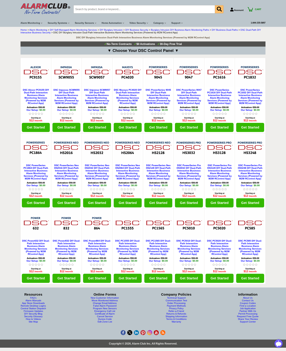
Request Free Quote (248, 316)
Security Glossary (33, 316)
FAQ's (33, 297)
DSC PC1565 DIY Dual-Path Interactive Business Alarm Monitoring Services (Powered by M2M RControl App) (158, 247)
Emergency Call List (104, 311)
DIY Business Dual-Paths (225, 30)
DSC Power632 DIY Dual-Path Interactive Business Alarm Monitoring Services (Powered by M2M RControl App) (36, 247)
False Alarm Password (105, 305)
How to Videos (33, 319)
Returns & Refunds (176, 313)
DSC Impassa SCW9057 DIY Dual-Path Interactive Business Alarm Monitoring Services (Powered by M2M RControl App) (97, 96)
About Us (248, 297)
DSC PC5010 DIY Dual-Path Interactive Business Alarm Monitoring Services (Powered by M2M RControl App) (188, 247)
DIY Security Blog (33, 313)
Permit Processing (247, 313)
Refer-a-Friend (176, 311)
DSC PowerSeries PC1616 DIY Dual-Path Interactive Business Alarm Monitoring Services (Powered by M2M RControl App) (219, 96)
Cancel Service (105, 316)
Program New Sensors (105, 308)
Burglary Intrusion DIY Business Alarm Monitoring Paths (180, 30)
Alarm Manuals (33, 300)
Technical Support (176, 297)
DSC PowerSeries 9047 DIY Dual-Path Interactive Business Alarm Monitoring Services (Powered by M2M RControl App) (189, 96)
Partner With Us (247, 311)
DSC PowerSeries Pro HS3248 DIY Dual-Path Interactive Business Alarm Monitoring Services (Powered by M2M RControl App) (250, 172)
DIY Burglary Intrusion (111, 30)
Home (24, 30)
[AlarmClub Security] (45, 8)
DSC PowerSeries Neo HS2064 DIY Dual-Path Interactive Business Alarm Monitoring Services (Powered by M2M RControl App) (127, 172)
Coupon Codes (248, 303)
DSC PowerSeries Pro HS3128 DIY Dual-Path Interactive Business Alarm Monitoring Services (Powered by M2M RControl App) (219, 172)
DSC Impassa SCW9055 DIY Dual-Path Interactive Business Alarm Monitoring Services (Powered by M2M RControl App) (66, 96)
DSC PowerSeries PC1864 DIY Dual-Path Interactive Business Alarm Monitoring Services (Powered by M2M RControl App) (36, 172)
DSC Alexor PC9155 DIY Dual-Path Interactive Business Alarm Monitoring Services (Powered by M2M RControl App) (36, 96)
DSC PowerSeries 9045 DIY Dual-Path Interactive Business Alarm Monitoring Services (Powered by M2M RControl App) (158, 96)
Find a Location (248, 305)
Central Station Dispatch (33, 308)
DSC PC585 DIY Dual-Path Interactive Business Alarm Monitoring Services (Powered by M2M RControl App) (250, 247)
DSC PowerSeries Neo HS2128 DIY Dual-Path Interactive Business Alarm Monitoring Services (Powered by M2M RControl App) (158, 172)
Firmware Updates (33, 311)
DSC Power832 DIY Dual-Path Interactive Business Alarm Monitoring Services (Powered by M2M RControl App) (66, 247)
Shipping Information (176, 316)
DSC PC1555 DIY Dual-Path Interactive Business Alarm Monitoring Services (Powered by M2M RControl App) (127, 247)
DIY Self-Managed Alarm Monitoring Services (73, 30)
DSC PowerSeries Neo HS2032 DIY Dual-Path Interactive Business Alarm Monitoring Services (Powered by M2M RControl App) (97, 172)
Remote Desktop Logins (33, 305)
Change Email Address (105, 303)
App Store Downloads (33, 303)
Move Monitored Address (105, 300)
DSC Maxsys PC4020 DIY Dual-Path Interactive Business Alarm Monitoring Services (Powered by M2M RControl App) (128, 96)
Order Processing (176, 303)
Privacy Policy (176, 308)
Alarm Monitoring (38, 30)
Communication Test (176, 300)
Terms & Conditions (176, 319)
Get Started (36, 127)
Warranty (176, 321)
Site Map (33, 321)
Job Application (248, 308)
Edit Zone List (105, 321)
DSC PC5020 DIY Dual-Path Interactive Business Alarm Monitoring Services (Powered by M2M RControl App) (219, 247)
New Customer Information (105, 297)
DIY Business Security (136, 30)
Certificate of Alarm (105, 313)
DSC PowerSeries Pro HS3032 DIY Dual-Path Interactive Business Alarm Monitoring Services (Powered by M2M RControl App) (189, 172)
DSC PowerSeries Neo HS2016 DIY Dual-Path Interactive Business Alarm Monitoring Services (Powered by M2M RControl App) (66, 172)
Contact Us (248, 300)
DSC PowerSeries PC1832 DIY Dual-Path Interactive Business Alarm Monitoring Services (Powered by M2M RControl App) (250, 96)
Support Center (248, 321)
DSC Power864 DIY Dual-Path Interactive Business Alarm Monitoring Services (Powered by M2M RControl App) (97, 247)
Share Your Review (248, 319)
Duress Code (105, 319)
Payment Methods (176, 305)
